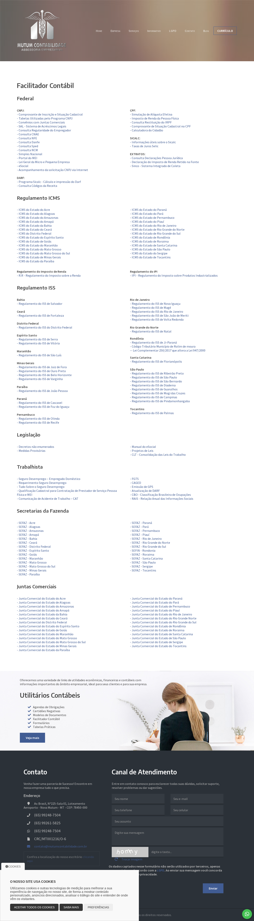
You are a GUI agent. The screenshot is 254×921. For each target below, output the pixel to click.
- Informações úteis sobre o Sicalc (153, 142)
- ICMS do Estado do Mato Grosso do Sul (43, 253)
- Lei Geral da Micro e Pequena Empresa (43, 162)
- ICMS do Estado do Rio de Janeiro (153, 225)
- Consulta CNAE (28, 134)
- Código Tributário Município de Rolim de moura (162, 346)
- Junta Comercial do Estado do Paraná (156, 598)
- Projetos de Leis (141, 451)
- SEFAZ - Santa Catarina (146, 558)
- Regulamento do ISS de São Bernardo (156, 381)
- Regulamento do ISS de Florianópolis (156, 361)
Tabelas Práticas (44, 727)
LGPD (172, 31)
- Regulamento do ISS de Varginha (40, 379)
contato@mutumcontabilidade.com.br (60, 846)
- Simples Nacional (29, 154)
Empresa (115, 31)
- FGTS (134, 479)
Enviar (213, 888)
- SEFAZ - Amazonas (30, 531)
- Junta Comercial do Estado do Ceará (42, 618)
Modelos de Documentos (49, 715)
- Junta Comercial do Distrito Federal (42, 622)
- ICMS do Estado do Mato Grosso (39, 249)
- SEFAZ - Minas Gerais (31, 570)
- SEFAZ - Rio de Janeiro (146, 539)
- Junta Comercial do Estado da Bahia (42, 614)
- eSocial (22, 166)
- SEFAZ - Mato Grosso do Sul (36, 566)
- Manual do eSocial (143, 447)
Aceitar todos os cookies (34, 907)
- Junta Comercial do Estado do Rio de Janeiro (161, 614)
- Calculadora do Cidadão (146, 130)
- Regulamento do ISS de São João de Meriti (159, 315)
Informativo (154, 31)
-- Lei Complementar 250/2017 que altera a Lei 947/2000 (167, 350)
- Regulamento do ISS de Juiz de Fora (42, 367)
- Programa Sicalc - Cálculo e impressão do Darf (49, 182)
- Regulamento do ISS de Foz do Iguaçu (43, 407)
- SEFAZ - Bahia (27, 539)
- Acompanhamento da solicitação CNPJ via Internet (52, 170)
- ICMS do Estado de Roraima (149, 241)
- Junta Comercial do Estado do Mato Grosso (47, 638)
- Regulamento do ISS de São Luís (39, 355)
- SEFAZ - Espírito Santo (33, 550)
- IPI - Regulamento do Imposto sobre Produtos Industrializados (174, 275)
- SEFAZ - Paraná (141, 523)
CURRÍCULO (225, 31)
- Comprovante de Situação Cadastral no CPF (160, 126)
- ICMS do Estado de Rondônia (150, 237)
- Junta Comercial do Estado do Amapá (43, 610)
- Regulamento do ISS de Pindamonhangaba (160, 401)
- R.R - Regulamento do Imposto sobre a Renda (49, 275)
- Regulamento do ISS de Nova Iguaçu (155, 304)
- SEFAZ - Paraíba (28, 574)
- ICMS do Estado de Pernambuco (152, 218)
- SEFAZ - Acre (26, 523)
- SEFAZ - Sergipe (141, 566)
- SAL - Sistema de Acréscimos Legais (41, 126)
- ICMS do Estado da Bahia (34, 225)
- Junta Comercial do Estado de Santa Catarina (161, 634)
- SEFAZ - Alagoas (28, 527)
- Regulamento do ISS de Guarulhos (154, 389)
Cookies (14, 866)
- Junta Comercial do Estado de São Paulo (158, 638)
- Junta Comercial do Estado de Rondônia (158, 626)
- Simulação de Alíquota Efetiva (151, 114)
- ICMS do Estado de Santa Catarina (153, 245)
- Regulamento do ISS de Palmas (152, 413)
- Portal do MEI (27, 158)
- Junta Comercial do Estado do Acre (41, 598)
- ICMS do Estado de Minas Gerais (39, 257)
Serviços (134, 31)
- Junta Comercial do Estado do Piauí (155, 610)
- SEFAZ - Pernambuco (145, 531)
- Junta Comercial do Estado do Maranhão (45, 634)
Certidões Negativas (46, 711)
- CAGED (135, 483)
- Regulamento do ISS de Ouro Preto (41, 371)
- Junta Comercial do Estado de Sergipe (156, 642)
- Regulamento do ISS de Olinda (38, 418)
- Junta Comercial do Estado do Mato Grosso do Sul (51, 642)
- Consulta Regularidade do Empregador (44, 130)
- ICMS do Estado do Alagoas (36, 214)
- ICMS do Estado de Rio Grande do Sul (155, 233)
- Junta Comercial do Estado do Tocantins (158, 646)
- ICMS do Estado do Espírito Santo (40, 237)
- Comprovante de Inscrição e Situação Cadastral (50, 114)
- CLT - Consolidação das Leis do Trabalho (158, 455)
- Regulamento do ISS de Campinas (153, 397)
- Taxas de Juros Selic (144, 146)
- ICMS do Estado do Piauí (147, 222)
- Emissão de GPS (141, 487)
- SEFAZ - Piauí (139, 535)
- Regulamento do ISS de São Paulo (153, 377)
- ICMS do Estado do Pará (146, 214)
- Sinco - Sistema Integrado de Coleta (155, 166)
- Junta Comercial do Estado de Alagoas (43, 602)
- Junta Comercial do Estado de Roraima (157, 630)
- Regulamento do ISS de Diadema (153, 385)
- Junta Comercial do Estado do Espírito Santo (48, 626)
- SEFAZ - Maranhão (30, 558)
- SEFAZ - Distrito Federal (34, 546)
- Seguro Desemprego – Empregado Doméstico (48, 479)
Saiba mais (71, 907)
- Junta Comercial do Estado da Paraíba (43, 650)
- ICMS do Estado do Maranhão (37, 245)
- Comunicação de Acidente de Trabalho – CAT (47, 499)
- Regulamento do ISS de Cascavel (39, 403)
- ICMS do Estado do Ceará (34, 229)
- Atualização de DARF (145, 491)
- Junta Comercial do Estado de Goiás (42, 630)
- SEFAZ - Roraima (142, 554)
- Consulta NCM (27, 150)
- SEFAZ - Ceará (27, 543)
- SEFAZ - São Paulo (143, 562)
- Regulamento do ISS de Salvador (39, 304)
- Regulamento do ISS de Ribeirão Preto (157, 373)
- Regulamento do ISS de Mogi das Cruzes (157, 393)
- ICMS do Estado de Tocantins (150, 257)
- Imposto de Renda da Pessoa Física (154, 118)
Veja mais (32, 738)
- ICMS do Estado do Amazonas (37, 218)
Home (99, 31)
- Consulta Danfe (28, 142)
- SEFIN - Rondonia (142, 550)
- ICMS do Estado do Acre (33, 210)
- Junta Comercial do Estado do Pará (154, 602)
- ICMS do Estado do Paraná (148, 210)
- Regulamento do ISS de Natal (150, 331)
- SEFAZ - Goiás (27, 554)
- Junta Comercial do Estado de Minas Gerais (47, 646)
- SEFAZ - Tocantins (143, 570)
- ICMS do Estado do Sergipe (148, 253)
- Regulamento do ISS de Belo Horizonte (44, 375)
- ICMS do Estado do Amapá (35, 222)
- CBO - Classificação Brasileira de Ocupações (160, 495)
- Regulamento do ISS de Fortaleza (40, 315)
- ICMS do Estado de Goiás (34, 241)
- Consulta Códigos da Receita (37, 186)
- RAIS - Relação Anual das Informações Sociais (161, 499)
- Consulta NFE (27, 138)
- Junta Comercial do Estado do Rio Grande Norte (163, 618)
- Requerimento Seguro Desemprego (41, 483)
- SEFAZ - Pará (139, 527)
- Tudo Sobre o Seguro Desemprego (40, 487)
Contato (190, 31)
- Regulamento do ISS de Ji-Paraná (153, 342)
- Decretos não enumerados (35, 447)
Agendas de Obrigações (48, 707)
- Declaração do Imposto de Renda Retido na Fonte (164, 162)
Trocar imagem (131, 859)
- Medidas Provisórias (31, 451)
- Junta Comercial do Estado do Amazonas (45, 606)
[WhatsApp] (247, 914)
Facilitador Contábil (46, 719)
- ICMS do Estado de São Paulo (150, 249)
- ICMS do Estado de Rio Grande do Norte (157, 229)
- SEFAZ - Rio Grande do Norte (150, 543)
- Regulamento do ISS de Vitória (38, 343)
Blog (206, 31)
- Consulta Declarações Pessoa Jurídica (156, 158)
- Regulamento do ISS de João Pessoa (42, 391)
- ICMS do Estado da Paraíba (35, 261)
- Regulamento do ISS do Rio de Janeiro (156, 311)
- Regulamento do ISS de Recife (38, 422)
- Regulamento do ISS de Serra (37, 339)
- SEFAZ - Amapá (28, 535)
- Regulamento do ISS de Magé (150, 308)
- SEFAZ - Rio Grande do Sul (148, 546)
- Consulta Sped (27, 146)
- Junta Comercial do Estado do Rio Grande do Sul (163, 622)
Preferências (98, 907)
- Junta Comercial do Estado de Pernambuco (160, 606)
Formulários (41, 723)
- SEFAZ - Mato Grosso (32, 562)
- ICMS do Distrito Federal (34, 233)
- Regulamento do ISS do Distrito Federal (44, 327)
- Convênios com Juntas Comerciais (41, 122)
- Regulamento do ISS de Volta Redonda (157, 319)
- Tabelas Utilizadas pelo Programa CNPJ (45, 118)
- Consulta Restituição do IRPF (151, 122)
